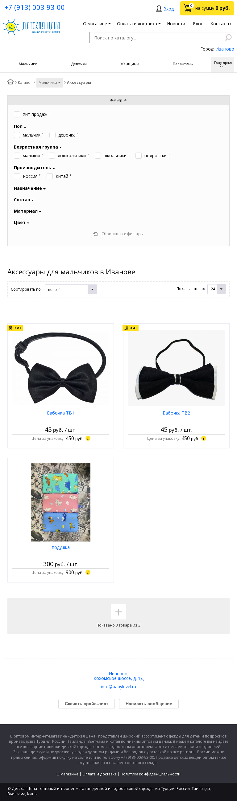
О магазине (67, 774)
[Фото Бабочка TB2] (176, 367)
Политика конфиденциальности (151, 774)
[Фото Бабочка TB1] (60, 367)
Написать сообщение (149, 703)
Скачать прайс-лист (86, 703)
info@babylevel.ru (118, 686)
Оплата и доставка (99, 774)
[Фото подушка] (60, 502)
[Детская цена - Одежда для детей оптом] (31, 22)
